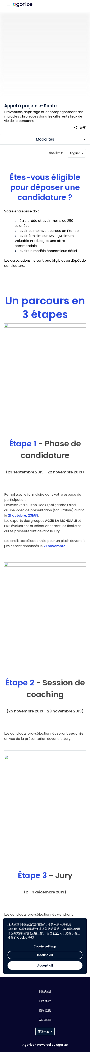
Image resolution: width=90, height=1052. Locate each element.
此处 (56, 933)
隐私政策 (45, 1010)
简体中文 (43, 1031)
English (75, 153)
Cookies (45, 1020)
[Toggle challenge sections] (45, 139)
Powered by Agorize (52, 1045)
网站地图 (45, 991)
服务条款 (45, 1001)
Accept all (45, 965)
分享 (80, 127)
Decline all (45, 955)
